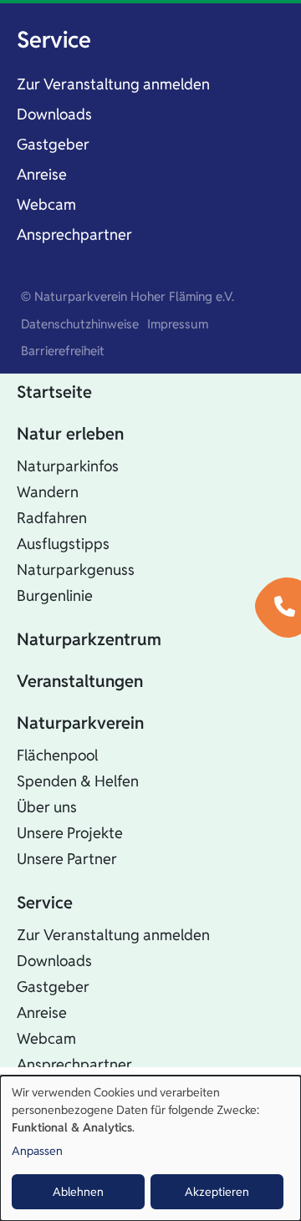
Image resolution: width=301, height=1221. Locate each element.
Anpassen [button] (37, 1150)
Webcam (46, 204)
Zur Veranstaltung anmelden (113, 84)
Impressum (177, 324)
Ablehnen (78, 1191)
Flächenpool (57, 755)
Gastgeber (53, 144)
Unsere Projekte (70, 832)
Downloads (54, 114)
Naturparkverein (80, 723)
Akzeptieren (217, 1191)
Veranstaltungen (80, 681)
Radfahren (52, 517)
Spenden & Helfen (78, 781)
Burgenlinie (55, 595)
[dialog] (150, 1148)
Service (54, 39)
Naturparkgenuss (76, 569)
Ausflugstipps (63, 543)
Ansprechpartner (74, 234)
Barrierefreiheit (63, 351)
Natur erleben (70, 434)
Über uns (47, 807)
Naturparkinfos (68, 466)
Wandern (48, 491)
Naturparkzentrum (89, 639)
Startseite (54, 392)
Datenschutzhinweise (80, 324)
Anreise (42, 174)
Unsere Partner (67, 858)
